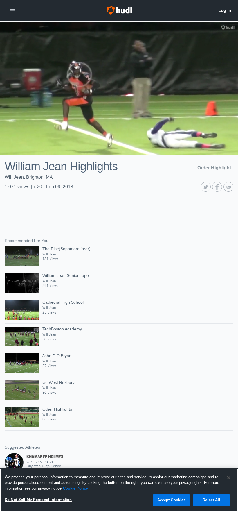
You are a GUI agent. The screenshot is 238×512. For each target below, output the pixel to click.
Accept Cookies (171, 500)
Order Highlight (214, 167)
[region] (119, 490)
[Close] (228, 477)
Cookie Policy (75, 488)
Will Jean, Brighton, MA (29, 177)
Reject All (211, 500)
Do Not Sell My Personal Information (38, 499)
